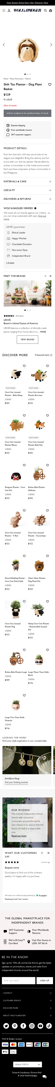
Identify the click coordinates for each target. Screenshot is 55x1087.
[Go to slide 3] (30, 74)
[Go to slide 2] (27, 74)
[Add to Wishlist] (49, 84)
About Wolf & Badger (14, 1015)
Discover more (10, 1008)
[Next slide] (50, 276)
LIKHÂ (9, 99)
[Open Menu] (3, 10)
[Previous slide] (46, 276)
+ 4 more (10, 262)
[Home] (27, 10)
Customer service (12, 1000)
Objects (28, 78)
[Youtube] (40, 1026)
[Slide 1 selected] (25, 74)
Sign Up (44, 980)
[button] (9, 10)
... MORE (42, 332)
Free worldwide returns (21, 130)
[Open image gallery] (27, 44)
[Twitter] (6, 1026)
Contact (7, 993)
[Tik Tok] (49, 1026)
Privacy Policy (37, 1072)
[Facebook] (23, 1026)
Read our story (19, 835)
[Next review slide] (48, 853)
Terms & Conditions (20, 1072)
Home (6, 78)
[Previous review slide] (42, 853)
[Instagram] (32, 1026)
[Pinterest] (15, 1026)
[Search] (45, 10)
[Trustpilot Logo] (41, 895)
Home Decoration (16, 78)
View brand (27, 339)
